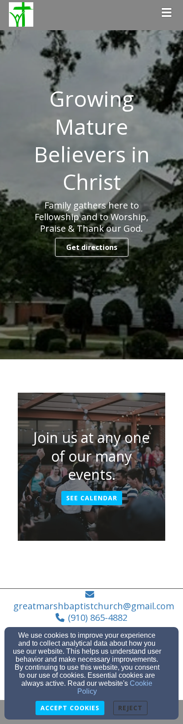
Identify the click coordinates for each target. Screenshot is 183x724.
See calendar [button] (91, 498)
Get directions (91, 247)
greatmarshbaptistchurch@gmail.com (93, 606)
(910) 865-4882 (97, 617)
